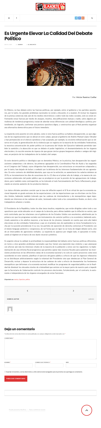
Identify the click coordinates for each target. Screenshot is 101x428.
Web (67, 362)
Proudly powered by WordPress (17, 409)
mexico (16, 279)
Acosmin (43, 409)
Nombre (7, 362)
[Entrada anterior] (27, 291)
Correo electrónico (43, 362)
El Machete (32, 44)
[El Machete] (50, 7)
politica (28, 279)
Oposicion (22, 279)
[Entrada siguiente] (73, 291)
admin (20, 44)
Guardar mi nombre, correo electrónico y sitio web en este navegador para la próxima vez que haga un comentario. (44, 372)
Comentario (9, 338)
